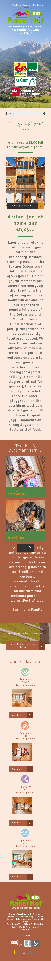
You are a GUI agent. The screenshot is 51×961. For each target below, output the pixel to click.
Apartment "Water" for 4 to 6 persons (25, 843)
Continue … (18, 715)
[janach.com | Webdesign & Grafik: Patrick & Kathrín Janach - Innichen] (17, 938)
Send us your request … (22, 205)
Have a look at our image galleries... (22, 645)
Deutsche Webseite (21, 5)
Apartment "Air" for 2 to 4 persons (25, 790)
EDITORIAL (25, 936)
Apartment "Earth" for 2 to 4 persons (25, 682)
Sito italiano (37, 5)
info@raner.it (25, 929)
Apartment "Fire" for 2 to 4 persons (25, 736)
